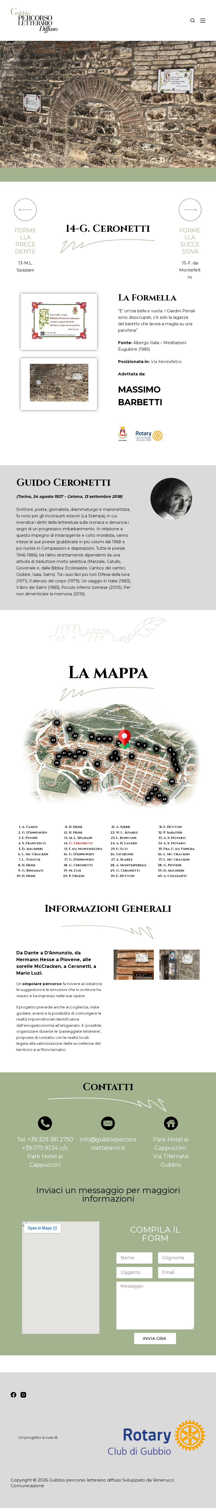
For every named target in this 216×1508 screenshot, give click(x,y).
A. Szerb (123, 827)
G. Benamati (32, 870)
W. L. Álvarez (127, 832)
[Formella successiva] (190, 210)
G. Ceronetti (81, 843)
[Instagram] (23, 1395)
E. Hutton (125, 876)
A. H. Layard (126, 843)
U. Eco (122, 849)
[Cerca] (192, 20)
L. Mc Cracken (35, 854)
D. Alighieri (32, 849)
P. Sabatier (172, 832)
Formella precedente (25, 241)
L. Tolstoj (31, 859)
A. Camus (29, 827)
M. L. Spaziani (80, 838)
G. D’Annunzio (34, 832)
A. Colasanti (174, 876)
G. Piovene (172, 865)
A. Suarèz (124, 859)
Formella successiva (190, 241)
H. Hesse (28, 865)
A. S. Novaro (174, 838)
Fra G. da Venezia (179, 849)
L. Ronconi (126, 838)
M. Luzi (75, 870)
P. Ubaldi (76, 876)
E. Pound (30, 838)
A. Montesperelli (131, 865)
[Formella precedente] (25, 210)
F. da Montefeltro (85, 849)
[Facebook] (13, 1395)
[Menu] (202, 20)
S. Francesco (34, 843)
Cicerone (124, 854)
